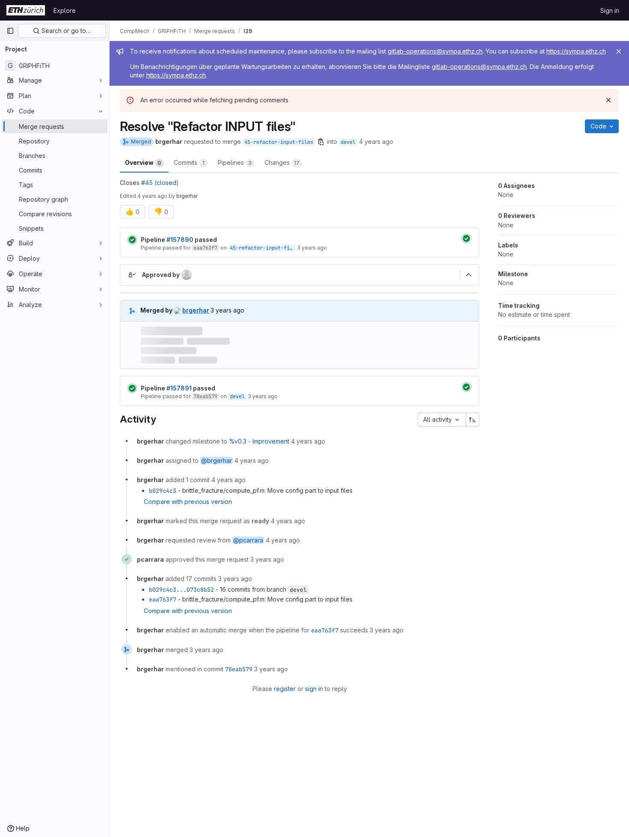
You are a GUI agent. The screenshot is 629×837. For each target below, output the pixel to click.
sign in (314, 688)
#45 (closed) (160, 182)
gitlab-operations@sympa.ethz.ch (435, 51)
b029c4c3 (162, 490)
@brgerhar (216, 460)
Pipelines (235, 162)
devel (348, 142)
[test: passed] (466, 238)
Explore (64, 10)
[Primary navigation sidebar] (10, 31)
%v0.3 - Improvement (259, 441)
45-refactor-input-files (278, 142)
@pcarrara (248, 540)
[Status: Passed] (132, 240)
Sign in (609, 10)
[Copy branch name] (321, 142)
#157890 (179, 239)
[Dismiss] (608, 100)
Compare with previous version (188, 501)
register (285, 688)
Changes (282, 162)
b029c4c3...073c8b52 (181, 589)
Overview (143, 162)
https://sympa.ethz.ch (576, 51)
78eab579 (205, 396)
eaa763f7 (205, 247)
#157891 (179, 388)
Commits (189, 162)
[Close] (619, 51)
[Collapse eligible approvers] (468, 275)
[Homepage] (26, 10)
